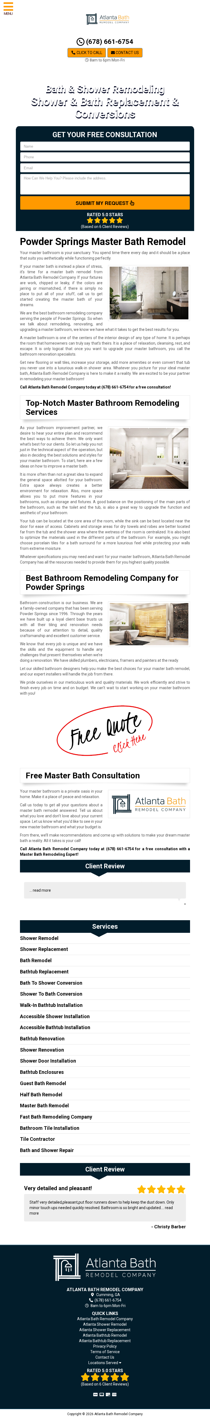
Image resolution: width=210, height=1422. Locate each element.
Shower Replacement (44, 949)
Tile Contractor (37, 1139)
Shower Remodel (39, 938)
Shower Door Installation (48, 1061)
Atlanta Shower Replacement (104, 1330)
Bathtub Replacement (44, 972)
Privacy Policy (105, 1346)
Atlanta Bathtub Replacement (105, 1341)
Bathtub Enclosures (42, 1072)
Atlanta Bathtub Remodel (105, 1335)
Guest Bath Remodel (43, 1083)
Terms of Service (105, 1352)
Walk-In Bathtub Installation (51, 1005)
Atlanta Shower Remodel (105, 1324)
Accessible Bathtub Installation (55, 1027)
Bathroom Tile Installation (49, 1128)
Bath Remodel (36, 960)
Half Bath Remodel (41, 1094)
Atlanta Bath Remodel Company (105, 1319)
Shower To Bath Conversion (51, 994)
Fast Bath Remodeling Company (56, 1117)
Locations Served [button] (103, 1363)
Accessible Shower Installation (55, 1016)
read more (42, 890)
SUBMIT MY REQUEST (103, 203)
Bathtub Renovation (42, 1038)
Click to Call (89, 52)
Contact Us (127, 52)
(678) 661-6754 (108, 42)
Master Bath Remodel (44, 1105)
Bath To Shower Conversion (51, 983)
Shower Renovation (42, 1050)
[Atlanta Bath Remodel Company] (105, 1267)
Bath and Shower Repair (47, 1150)
